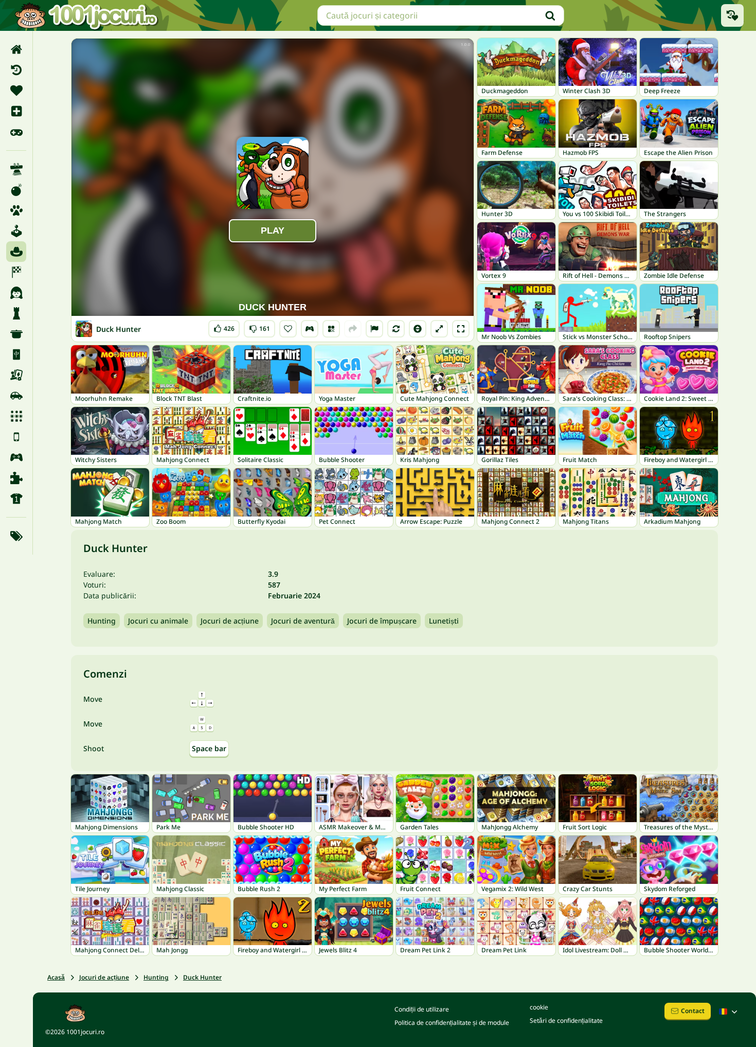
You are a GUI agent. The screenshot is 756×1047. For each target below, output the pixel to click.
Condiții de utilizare (421, 1009)
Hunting (101, 621)
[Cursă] (16, 272)
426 (224, 326)
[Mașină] (16, 395)
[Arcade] (16, 231)
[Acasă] (16, 49)
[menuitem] (16, 49)
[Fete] (16, 292)
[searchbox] (440, 15)
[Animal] (16, 210)
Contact (693, 1010)
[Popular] (16, 131)
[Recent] (16, 70)
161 (259, 326)
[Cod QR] (331, 329)
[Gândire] (16, 313)
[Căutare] (550, 15)
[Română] (729, 1011)
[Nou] (16, 111)
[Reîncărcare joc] (396, 329)
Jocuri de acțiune (230, 621)
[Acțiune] (16, 190)
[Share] (353, 329)
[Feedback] (374, 329)
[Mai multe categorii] (16, 536)
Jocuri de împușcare (382, 621)
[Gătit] (16, 334)
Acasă (56, 977)
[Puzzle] (16, 478)
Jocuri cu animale (158, 621)
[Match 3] (16, 416)
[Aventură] (16, 251)
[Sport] (16, 498)
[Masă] (16, 375)
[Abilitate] (16, 169)
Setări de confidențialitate (566, 1020)
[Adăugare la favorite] (288, 329)
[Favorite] (16, 90)
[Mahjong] (16, 354)
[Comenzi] (309, 329)
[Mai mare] (439, 329)
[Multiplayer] (16, 457)
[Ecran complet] (461, 329)
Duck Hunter (202, 977)
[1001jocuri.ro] (86, 15)
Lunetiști (444, 621)
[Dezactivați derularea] (417, 329)
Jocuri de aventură (303, 621)
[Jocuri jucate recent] (732, 15)
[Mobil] (16, 437)
